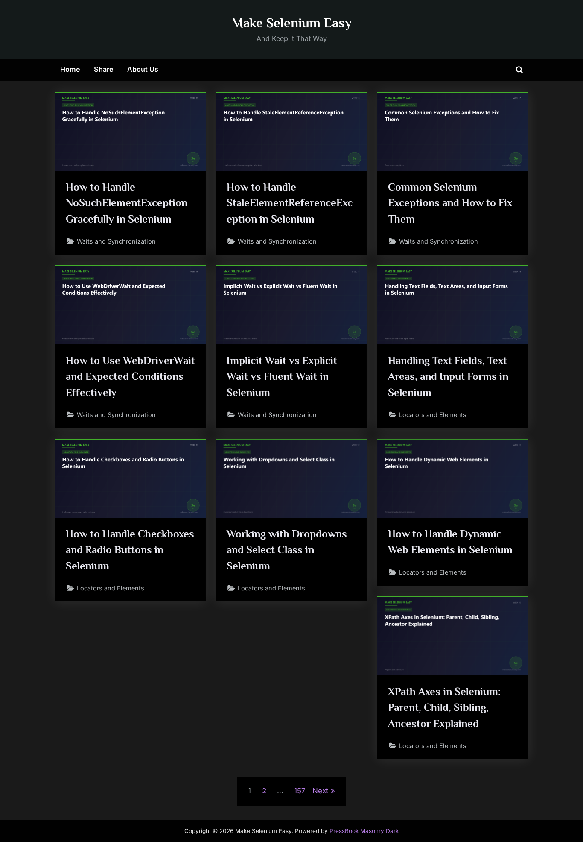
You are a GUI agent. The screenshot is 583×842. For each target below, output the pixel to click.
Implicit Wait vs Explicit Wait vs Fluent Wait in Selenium (282, 376)
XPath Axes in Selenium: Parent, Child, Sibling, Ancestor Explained (444, 707)
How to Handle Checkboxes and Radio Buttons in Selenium (130, 549)
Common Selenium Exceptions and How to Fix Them (450, 202)
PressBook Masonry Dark (364, 830)
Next (320, 790)
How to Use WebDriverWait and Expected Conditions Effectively (130, 376)
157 (300, 790)
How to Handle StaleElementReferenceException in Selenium (290, 202)
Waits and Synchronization (116, 241)
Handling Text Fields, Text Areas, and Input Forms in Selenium (448, 376)
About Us (142, 69)
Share (104, 69)
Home (70, 69)
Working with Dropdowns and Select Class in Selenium (287, 549)
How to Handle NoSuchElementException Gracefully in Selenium (126, 202)
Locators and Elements (432, 414)
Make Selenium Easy (292, 22)
